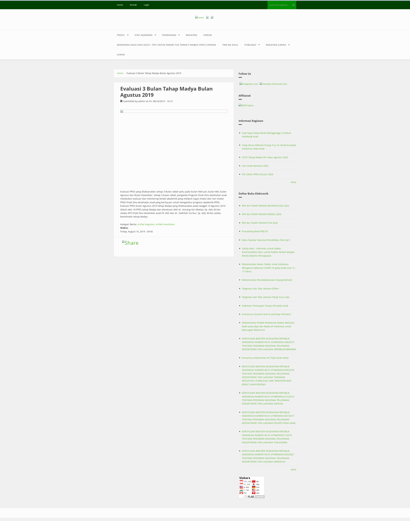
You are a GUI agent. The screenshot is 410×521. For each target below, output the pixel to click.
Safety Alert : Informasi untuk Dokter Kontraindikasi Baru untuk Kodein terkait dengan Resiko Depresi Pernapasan (268, 252)
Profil (121, 35)
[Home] (200, 17)
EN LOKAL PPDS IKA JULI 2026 (257, 174)
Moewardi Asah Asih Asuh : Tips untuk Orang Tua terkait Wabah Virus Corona (166, 44)
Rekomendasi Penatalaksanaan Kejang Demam (267, 279)
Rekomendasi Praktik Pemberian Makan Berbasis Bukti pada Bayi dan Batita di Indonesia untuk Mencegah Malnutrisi (268, 326)
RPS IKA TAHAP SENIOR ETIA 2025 (260, 222)
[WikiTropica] (267, 105)
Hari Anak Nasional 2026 (255, 165)
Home (120, 4)
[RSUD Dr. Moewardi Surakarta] (208, 17)
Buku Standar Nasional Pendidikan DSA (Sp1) (266, 240)
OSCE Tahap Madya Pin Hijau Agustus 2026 (265, 157)
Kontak (133, 4)
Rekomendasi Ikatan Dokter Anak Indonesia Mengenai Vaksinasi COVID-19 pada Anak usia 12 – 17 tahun (269, 268)
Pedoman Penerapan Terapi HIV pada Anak (265, 305)
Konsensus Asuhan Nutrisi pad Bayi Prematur (266, 314)
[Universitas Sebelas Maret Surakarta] (213, 17)
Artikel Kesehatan (165, 224)
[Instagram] (248, 84)
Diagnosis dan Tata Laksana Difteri (260, 288)
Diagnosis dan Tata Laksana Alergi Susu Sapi (266, 297)
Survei (121, 54)
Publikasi (250, 44)
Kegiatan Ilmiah (276, 44)
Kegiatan (191, 35)
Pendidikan (169, 35)
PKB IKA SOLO (230, 44)
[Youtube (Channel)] (273, 84)
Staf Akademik (143, 35)
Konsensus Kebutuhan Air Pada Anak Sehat (265, 357)
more (293, 182)
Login (146, 4)
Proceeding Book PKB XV (255, 231)
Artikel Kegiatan (146, 224)
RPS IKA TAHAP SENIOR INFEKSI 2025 (261, 214)
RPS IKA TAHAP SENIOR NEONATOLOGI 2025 (265, 205)
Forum (207, 35)
